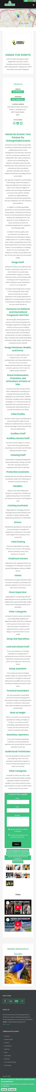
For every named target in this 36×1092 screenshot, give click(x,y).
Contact (6, 1043)
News (6, 1052)
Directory (7, 1049)
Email (17, 807)
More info (6, 1086)
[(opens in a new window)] (14, 123)
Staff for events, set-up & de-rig (18, 853)
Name (17, 798)
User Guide (7, 1056)
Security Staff (18, 862)
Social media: (18, 120)
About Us (7, 1036)
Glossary (7, 1059)
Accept (4, 1089)
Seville (18, 954)
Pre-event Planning (10, 1062)
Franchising (7, 1065)
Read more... (6, 1024)
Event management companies (17, 850)
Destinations (8, 1046)
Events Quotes (8, 1039)
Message (17, 815)
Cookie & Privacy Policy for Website (18, 839)
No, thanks (12, 1089)
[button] (18, 16)
